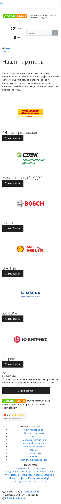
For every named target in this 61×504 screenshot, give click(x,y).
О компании (19, 468)
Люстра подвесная (33, 429)
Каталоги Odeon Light (39, 478)
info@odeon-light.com (16, 498)
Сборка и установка (44, 474)
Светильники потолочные (33, 459)
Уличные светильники (34, 446)
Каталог (18, 28)
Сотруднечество (22, 481)
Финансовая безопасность (18, 474)
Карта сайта (39, 481)
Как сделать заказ (37, 468)
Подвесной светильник (34, 439)
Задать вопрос (26, 390)
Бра (34, 436)
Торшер (34, 449)
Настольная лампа (33, 453)
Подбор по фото (17, 478)
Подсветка (33, 456)
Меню (19, 37)
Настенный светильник (34, 443)
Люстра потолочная (33, 433)
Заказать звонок (31, 491)
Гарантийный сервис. (43, 471)
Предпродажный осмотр (18, 471)
